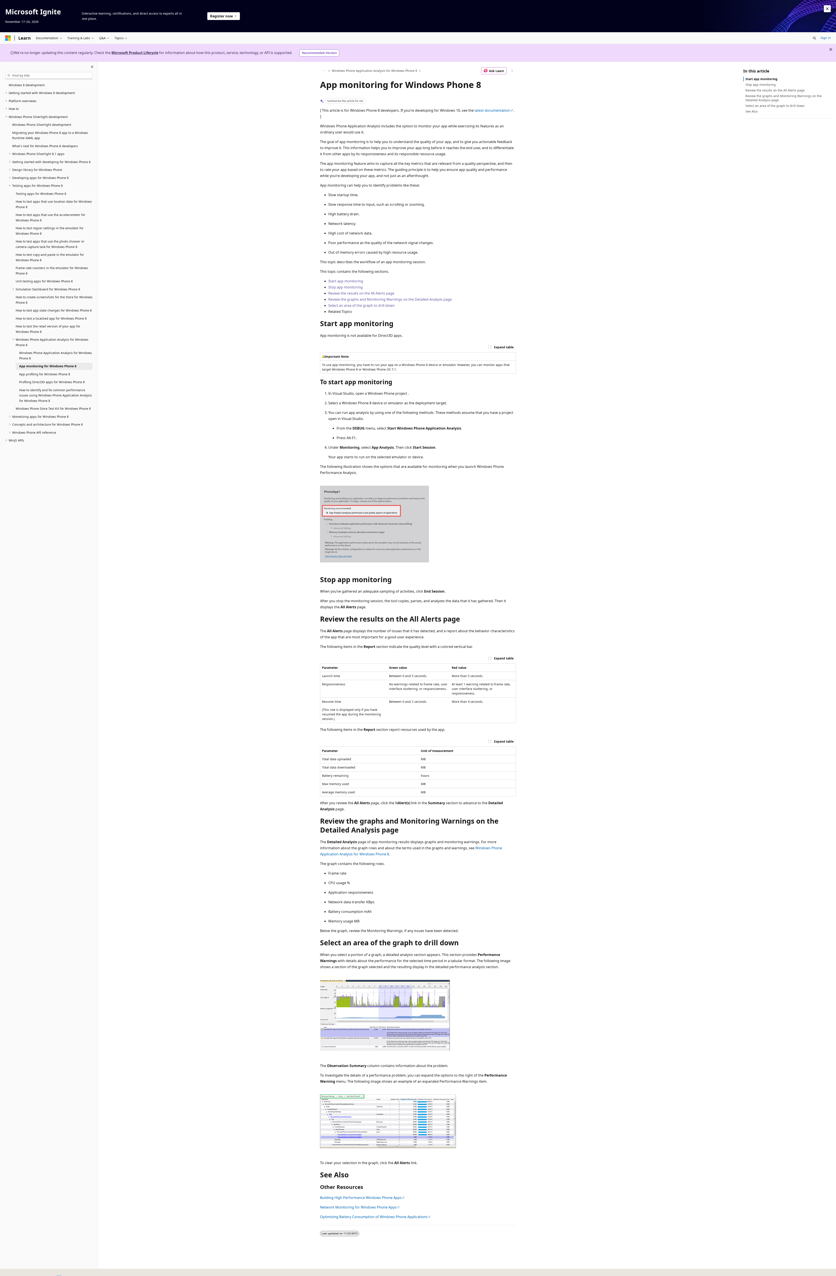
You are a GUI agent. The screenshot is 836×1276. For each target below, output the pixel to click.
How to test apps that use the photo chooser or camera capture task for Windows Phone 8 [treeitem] (50, 244)
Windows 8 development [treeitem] (27, 85)
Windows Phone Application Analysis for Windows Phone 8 (374, 71)
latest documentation (492, 110)
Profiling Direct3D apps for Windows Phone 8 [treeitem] (52, 382)
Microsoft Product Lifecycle (134, 52)
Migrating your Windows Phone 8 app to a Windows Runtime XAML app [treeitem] (50, 135)
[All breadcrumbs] (324, 70)
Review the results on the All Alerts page (361, 293)
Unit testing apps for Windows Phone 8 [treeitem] (44, 281)
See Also (751, 111)
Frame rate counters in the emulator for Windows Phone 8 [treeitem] (52, 270)
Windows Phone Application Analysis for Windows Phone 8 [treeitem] (55, 355)
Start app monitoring (345, 281)
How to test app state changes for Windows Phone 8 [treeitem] (54, 310)
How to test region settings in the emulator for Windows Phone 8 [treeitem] (50, 231)
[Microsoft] (8, 38)
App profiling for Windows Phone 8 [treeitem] (44, 374)
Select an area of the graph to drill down (361, 305)
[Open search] (814, 38)
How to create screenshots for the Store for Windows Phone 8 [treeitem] (54, 300)
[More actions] (512, 70)
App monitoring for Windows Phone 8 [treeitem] (47, 366)
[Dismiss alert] (827, 8)
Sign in (826, 38)
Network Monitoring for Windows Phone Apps (358, 1207)
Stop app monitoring (345, 287)
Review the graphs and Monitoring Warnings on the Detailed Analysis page (390, 299)
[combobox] (49, 75)
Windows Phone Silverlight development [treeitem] (41, 125)
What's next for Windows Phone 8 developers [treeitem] (45, 146)
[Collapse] (92, 67)
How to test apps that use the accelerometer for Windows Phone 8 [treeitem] (50, 217)
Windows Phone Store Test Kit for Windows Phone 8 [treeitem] (53, 408)
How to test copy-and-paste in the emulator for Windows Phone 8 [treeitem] (50, 257)
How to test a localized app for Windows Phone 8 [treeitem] (51, 318)
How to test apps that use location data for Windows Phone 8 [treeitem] (54, 204)
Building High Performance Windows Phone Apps (361, 1197)
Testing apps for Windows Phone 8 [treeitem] (41, 194)
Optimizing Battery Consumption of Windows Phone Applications (374, 1216)
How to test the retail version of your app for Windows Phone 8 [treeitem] (48, 329)
